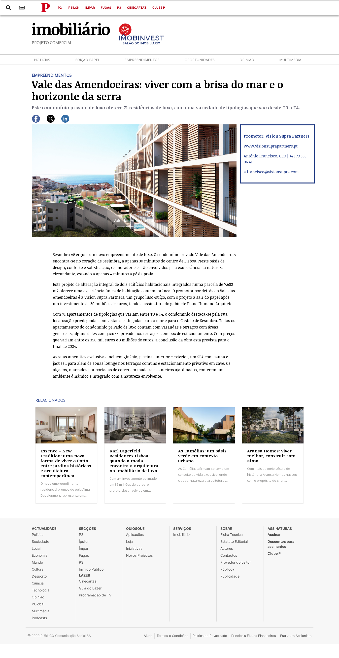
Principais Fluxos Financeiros (253, 636)
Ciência (38, 583)
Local (36, 548)
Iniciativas (134, 548)
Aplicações (135, 534)
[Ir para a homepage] (45, 7)
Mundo (37, 562)
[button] (47, 180)
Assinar (274, 534)
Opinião (246, 59)
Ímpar (90, 7)
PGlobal (38, 604)
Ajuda (148, 636)
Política (37, 534)
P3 (119, 7)
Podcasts (39, 618)
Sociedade (40, 541)
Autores (226, 548)
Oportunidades (200, 59)
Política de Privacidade (210, 636)
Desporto (39, 576)
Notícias (42, 59)
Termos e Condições (172, 636)
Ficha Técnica (231, 534)
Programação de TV (95, 595)
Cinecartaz (136, 7)
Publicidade (229, 576)
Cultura (37, 569)
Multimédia (290, 59)
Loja (129, 541)
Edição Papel (87, 59)
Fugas (106, 7)
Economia (39, 555)
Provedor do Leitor (235, 562)
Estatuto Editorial (234, 541)
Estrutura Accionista (295, 636)
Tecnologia (40, 590)
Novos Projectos (139, 555)
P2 (60, 7)
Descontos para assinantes (281, 543)
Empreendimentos (142, 59)
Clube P (158, 7)
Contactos (228, 555)
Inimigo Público (91, 569)
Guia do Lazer (90, 588)
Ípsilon (73, 7)
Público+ (227, 569)
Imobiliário (181, 534)
